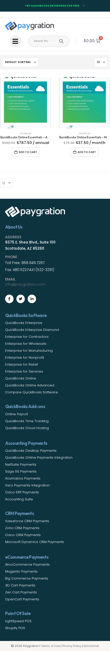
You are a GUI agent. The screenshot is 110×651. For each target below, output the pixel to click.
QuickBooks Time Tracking (27, 421)
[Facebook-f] (9, 299)
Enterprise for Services (24, 371)
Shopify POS (15, 628)
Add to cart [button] (28, 152)
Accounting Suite (19, 499)
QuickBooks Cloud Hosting (27, 428)
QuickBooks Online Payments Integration (39, 457)
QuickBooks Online (20, 378)
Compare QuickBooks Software (31, 392)
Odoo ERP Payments (22, 492)
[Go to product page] (25, 103)
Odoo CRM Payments (23, 534)
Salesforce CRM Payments (27, 521)
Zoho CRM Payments (22, 528)
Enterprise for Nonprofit (24, 357)
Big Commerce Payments (26, 578)
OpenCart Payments (22, 599)
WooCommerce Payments (27, 564)
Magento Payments (21, 571)
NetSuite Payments (20, 464)
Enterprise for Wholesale (25, 343)
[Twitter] (20, 299)
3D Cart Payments (20, 585)
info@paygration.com (25, 284)
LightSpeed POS (18, 621)
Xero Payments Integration (27, 485)
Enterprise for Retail (21, 364)
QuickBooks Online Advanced (29, 385)
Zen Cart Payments (21, 592)
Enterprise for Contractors (27, 336)
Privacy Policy (71, 646)
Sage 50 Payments (21, 471)
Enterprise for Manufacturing (29, 350)
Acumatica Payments (22, 478)
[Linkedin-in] (32, 299)
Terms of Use (50, 646)
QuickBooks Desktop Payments (31, 450)
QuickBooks (25, 133)
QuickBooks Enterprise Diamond (32, 329)
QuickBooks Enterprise (23, 322)
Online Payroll (16, 414)
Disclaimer (91, 646)
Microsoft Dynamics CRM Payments (34, 541)
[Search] (61, 41)
